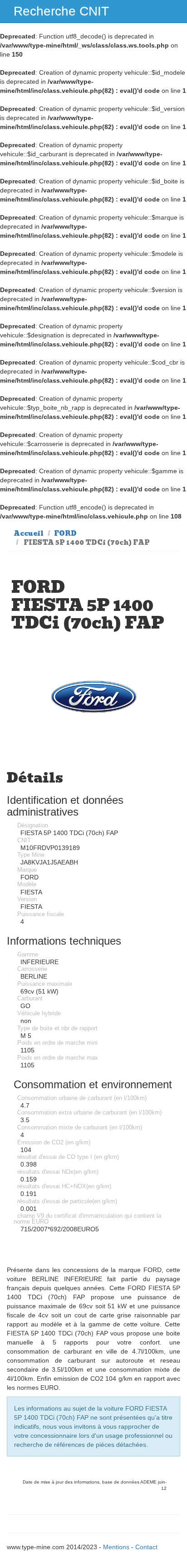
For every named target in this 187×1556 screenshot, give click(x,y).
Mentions (116, 1547)
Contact (146, 1547)
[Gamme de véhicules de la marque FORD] (93, 697)
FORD (65, 533)
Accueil (29, 533)
